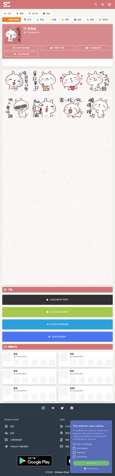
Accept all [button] (91, 463)
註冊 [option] (12, 433)
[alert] (91, 446)
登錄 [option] (12, 426)
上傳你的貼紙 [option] (16, 440)
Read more (92, 439)
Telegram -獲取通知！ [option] (20, 446)
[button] (102, 4)
